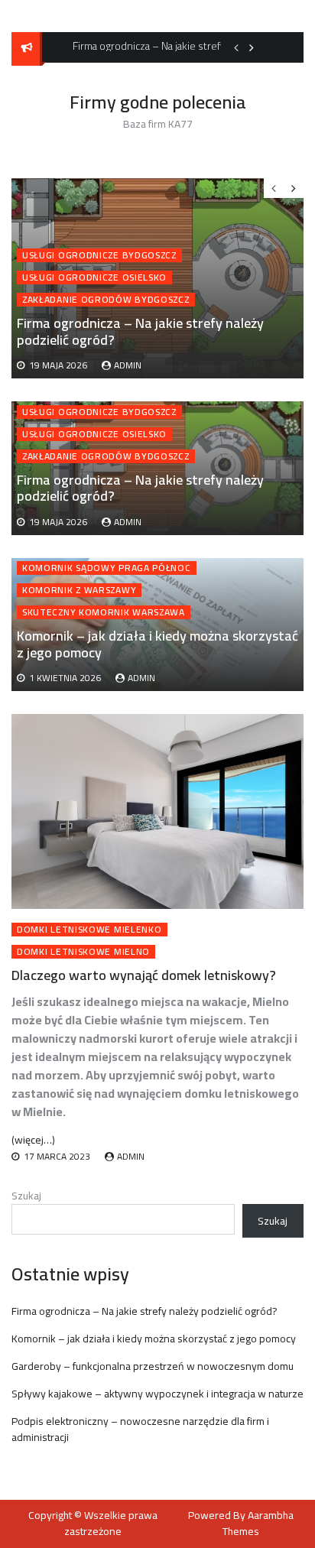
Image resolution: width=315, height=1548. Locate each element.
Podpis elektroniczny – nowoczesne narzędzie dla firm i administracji (140, 1429)
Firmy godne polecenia (158, 102)
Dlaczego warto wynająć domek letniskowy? (143, 975)
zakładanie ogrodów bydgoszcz (106, 456)
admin (127, 522)
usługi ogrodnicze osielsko (94, 434)
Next (251, 47)
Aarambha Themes (258, 1523)
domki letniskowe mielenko (89, 929)
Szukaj (26, 1196)
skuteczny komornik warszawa (103, 612)
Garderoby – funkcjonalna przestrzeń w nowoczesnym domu (152, 1366)
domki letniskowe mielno (83, 952)
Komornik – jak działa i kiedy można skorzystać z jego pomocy (157, 644)
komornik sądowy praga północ (106, 568)
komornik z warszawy (79, 590)
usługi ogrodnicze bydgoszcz (99, 412)
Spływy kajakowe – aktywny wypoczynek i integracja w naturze (157, 1394)
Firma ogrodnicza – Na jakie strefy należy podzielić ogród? (140, 488)
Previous (236, 47)
